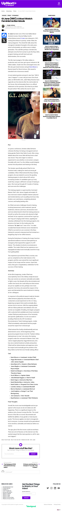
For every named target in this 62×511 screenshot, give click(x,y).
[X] (4, 40)
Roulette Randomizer (8, 486)
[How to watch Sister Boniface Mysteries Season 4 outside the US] (51, 108)
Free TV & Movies (7, 490)
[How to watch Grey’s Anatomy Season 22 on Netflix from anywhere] (51, 40)
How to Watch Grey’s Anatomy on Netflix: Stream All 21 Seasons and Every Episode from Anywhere (51, 83)
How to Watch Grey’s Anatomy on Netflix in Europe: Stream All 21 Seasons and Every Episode (51, 65)
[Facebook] (4, 35)
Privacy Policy (57, 504)
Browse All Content (7, 492)
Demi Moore (33, 67)
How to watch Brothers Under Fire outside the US (52, 100)
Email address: (26, 491)
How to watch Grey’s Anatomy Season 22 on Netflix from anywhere (51, 47)
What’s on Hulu (6, 494)
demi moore (25, 440)
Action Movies (16, 440)
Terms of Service (48, 504)
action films (6, 440)
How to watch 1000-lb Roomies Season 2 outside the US (51, 30)
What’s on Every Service (8, 498)
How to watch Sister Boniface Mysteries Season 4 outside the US (51, 116)
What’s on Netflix (7, 493)
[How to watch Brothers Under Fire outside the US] (51, 93)
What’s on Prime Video (8, 497)
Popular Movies (6, 488)
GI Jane (22, 38)
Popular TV (5, 489)
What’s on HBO (6, 496)
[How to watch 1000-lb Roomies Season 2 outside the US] (51, 23)
